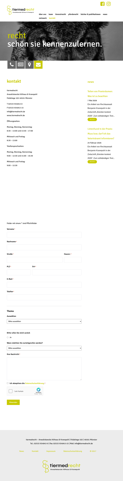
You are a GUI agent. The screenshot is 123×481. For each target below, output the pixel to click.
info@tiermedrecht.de (84, 443)
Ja (10, 337)
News (21, 451)
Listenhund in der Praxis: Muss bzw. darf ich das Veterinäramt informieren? (101, 133)
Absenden (13, 402)
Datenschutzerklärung (34, 383)
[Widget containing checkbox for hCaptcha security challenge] (25, 391)
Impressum (50, 451)
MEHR (92, 119)
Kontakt (35, 451)
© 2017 (93, 451)
